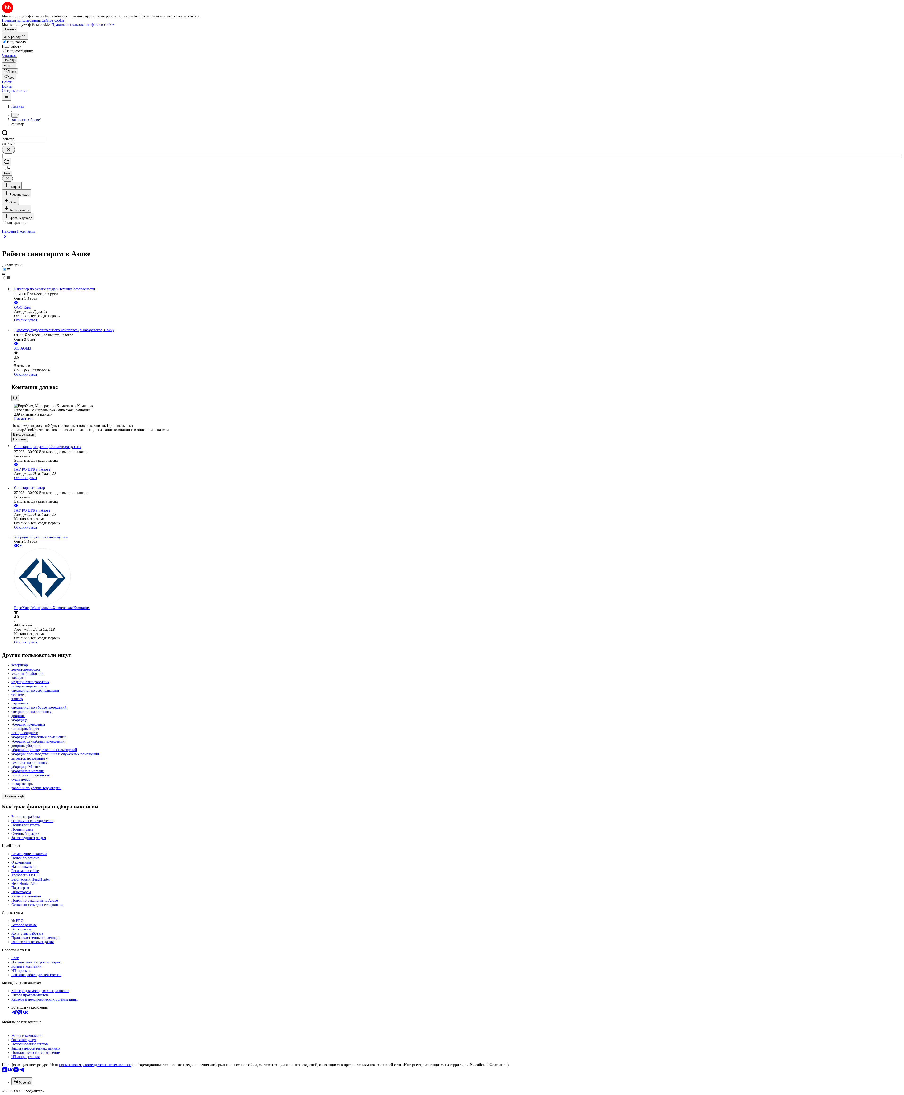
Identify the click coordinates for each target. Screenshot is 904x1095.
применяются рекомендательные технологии (95, 1065)
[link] (10, 71)
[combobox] (23, 139)
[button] (7, 82)
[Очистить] (8, 150)
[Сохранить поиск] (6, 162)
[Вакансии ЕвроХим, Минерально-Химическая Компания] (456, 577)
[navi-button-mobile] (6, 97)
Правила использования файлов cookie (83, 25)
